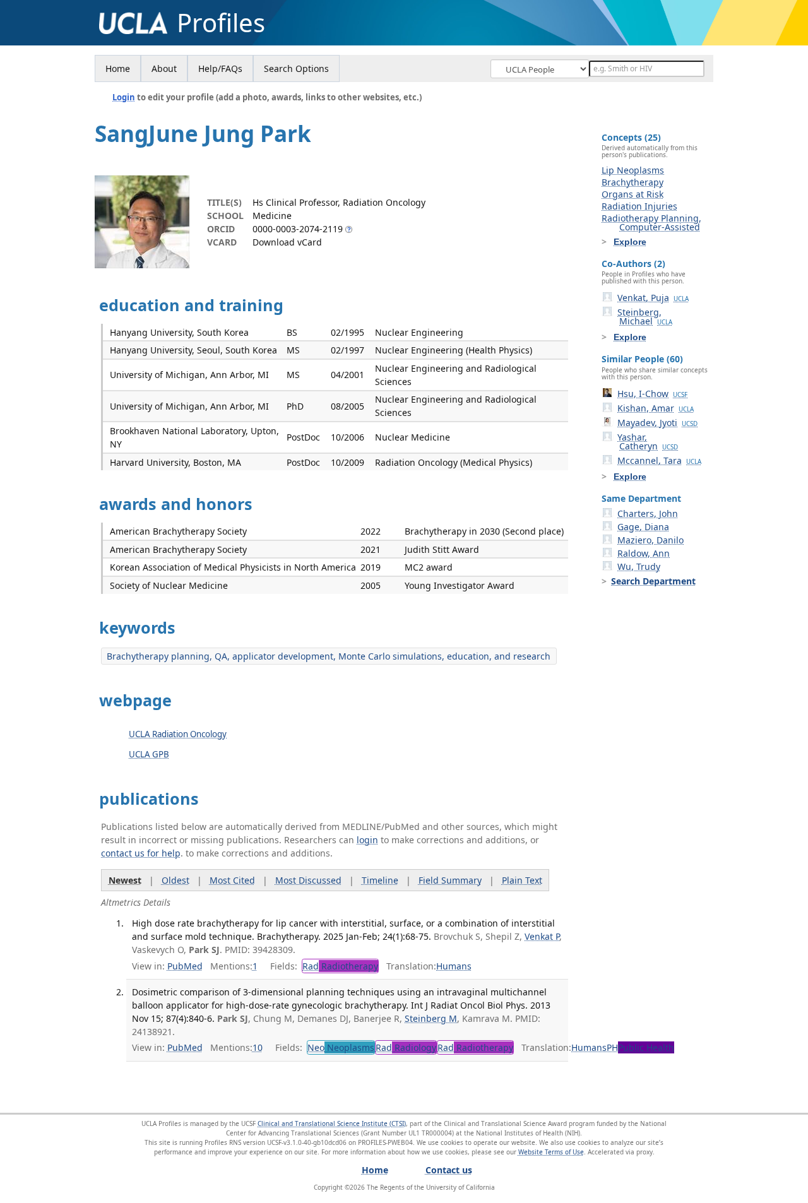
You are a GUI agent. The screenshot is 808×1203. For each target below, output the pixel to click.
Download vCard (287, 242)
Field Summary (450, 880)
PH (640, 1047)
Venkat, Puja (653, 298)
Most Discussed (308, 880)
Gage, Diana (643, 527)
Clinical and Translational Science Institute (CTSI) (332, 1123)
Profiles (221, 23)
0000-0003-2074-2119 (297, 229)
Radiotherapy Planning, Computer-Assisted (651, 222)
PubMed (185, 966)
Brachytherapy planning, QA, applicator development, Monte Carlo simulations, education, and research (328, 656)
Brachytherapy (632, 182)
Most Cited (232, 880)
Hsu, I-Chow (652, 394)
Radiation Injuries (639, 206)
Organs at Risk (632, 194)
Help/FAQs (220, 68)
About (164, 68)
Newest (125, 880)
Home (117, 68)
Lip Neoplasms (633, 170)
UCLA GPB (149, 754)
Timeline (380, 880)
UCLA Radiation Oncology (178, 734)
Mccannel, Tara (659, 460)
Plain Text (522, 880)
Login (123, 97)
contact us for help (141, 853)
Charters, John (647, 513)
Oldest (175, 880)
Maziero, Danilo (650, 540)
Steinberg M (431, 1018)
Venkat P (542, 936)
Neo (340, 1047)
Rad (340, 966)
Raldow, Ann (643, 553)
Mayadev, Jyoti (657, 423)
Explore (630, 242)
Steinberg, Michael (644, 316)
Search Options (296, 68)
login (367, 840)
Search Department (653, 581)
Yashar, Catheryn (647, 441)
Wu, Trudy (638, 566)
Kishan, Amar (655, 408)
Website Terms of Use (551, 1151)
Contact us (448, 1170)
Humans (454, 966)
